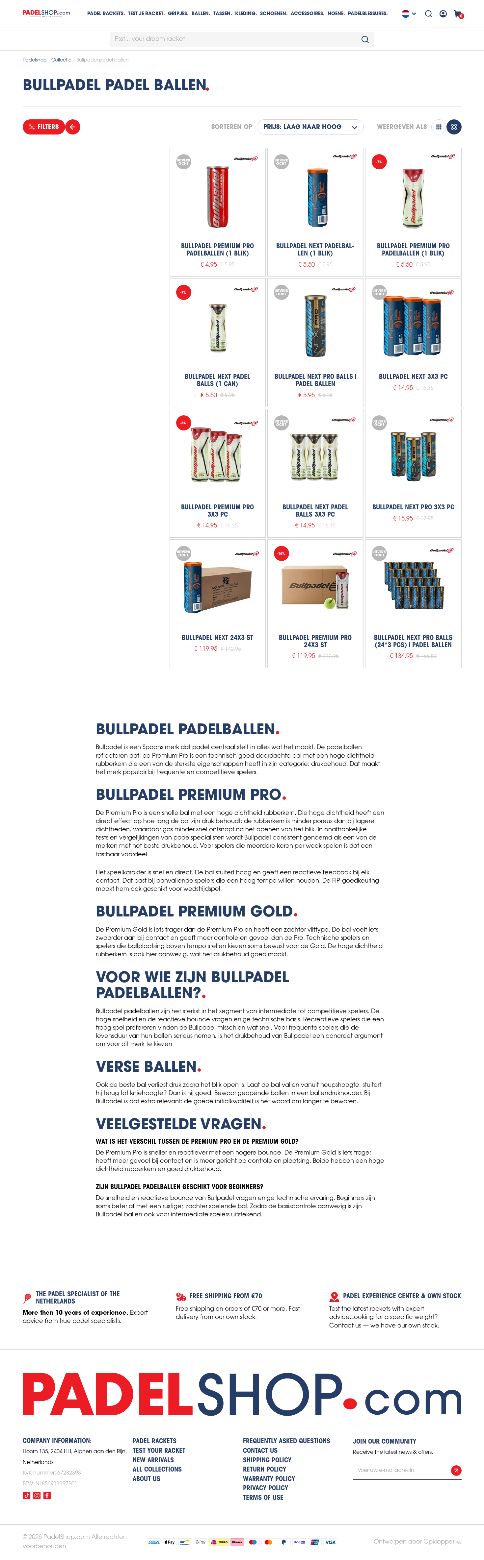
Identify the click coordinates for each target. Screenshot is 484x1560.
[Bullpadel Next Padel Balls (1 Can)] (217, 326)
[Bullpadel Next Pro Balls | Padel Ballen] (315, 326)
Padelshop (35, 60)
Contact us (260, 1451)
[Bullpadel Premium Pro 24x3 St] (315, 587)
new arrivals (153, 1461)
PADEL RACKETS (154, 1442)
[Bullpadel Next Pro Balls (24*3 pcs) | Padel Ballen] (413, 587)
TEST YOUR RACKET (159, 1451)
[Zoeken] (429, 14)
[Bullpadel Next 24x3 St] (217, 587)
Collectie (61, 60)
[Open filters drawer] (72, 126)
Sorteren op (231, 127)
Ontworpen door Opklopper (414, 1542)
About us (146, 1479)
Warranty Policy (269, 1479)
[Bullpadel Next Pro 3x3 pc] (413, 457)
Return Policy (264, 1470)
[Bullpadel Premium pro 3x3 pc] (217, 457)
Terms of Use (263, 1498)
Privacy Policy (265, 1489)
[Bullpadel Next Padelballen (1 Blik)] (315, 195)
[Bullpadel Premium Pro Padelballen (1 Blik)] (217, 195)
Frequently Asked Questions (286, 1442)
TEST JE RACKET (145, 13)
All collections (157, 1470)
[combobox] (242, 39)
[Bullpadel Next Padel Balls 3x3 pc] (315, 457)
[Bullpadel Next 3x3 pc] (413, 326)
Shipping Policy (267, 1461)
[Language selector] (410, 14)
